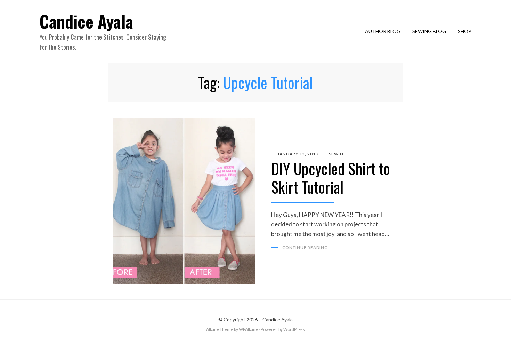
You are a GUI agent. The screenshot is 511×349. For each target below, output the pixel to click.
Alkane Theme (219, 329)
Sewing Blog (429, 31)
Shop (464, 31)
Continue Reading (305, 247)
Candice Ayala (86, 21)
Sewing (338, 153)
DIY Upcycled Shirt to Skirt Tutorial (330, 177)
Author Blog (382, 31)
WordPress (294, 329)
